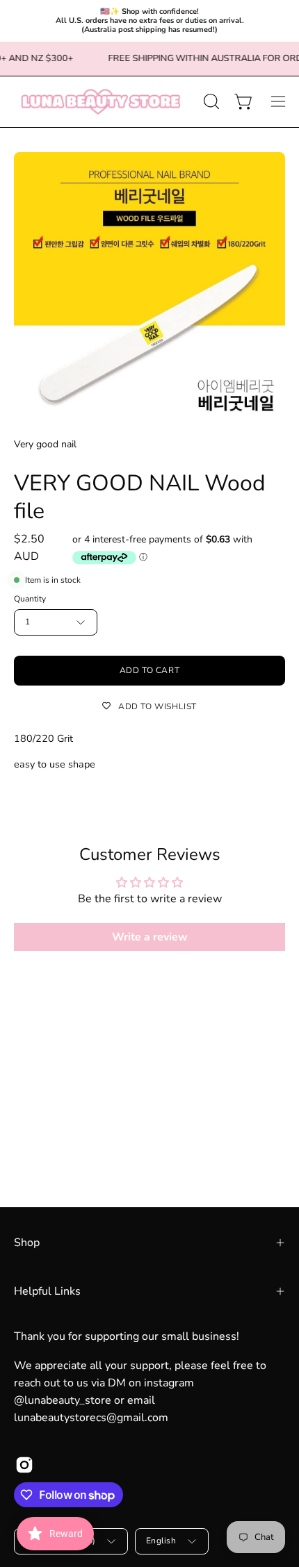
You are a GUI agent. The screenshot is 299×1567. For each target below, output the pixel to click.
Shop (27, 1242)
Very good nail (45, 444)
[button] (210, 101)
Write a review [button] (150, 937)
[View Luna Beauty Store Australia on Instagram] (24, 1464)
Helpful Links (47, 1291)
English (161, 1540)
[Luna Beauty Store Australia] (101, 102)
